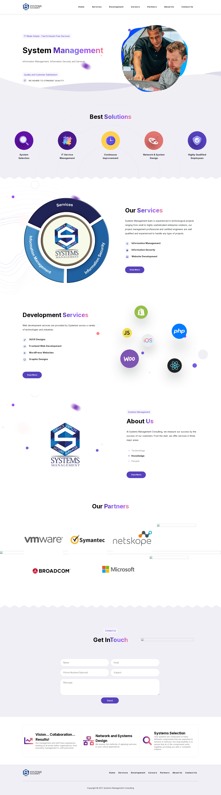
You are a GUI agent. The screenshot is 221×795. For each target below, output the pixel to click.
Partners (152, 7)
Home (81, 7)
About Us (169, 7)
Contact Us (187, 7)
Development (116, 7)
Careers (135, 7)
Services (97, 7)
